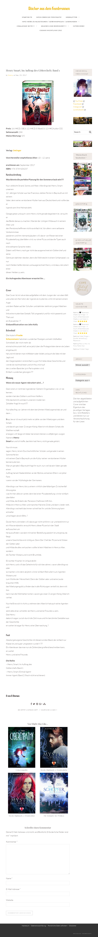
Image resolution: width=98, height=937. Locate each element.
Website (9, 900)
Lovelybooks (78, 109)
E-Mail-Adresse (13, 889)
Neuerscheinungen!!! (49, 710)
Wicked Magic (84, 349)
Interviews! (79, 26)
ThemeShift (86, 933)
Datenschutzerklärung (38, 926)
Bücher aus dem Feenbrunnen (49, 8)
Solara (10, 75)
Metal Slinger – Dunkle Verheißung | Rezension (81, 338)
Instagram (77, 106)
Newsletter (71, 17)
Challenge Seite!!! (26, 26)
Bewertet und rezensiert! (28, 710)
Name (9, 878)
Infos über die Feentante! (49, 17)
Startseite (27, 17)
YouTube (79, 101)
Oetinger (17, 150)
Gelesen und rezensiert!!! (54, 26)
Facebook (77, 104)
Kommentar (12, 841)
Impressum (25, 926)
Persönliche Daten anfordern (57, 926)
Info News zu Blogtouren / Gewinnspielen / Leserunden (49, 22)
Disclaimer (72, 926)
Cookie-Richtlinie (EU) (51, 30)
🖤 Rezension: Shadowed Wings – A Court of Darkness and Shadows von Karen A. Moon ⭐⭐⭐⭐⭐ (81, 316)
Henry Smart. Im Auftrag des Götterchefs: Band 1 (33, 70)
